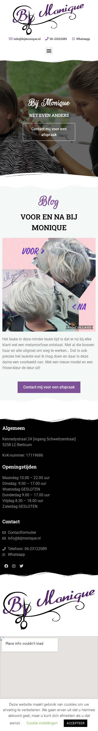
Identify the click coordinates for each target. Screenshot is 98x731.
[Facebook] (6, 566)
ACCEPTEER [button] (75, 723)
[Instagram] (14, 566)
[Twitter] (21, 566)
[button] (49, 51)
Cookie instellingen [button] (42, 723)
